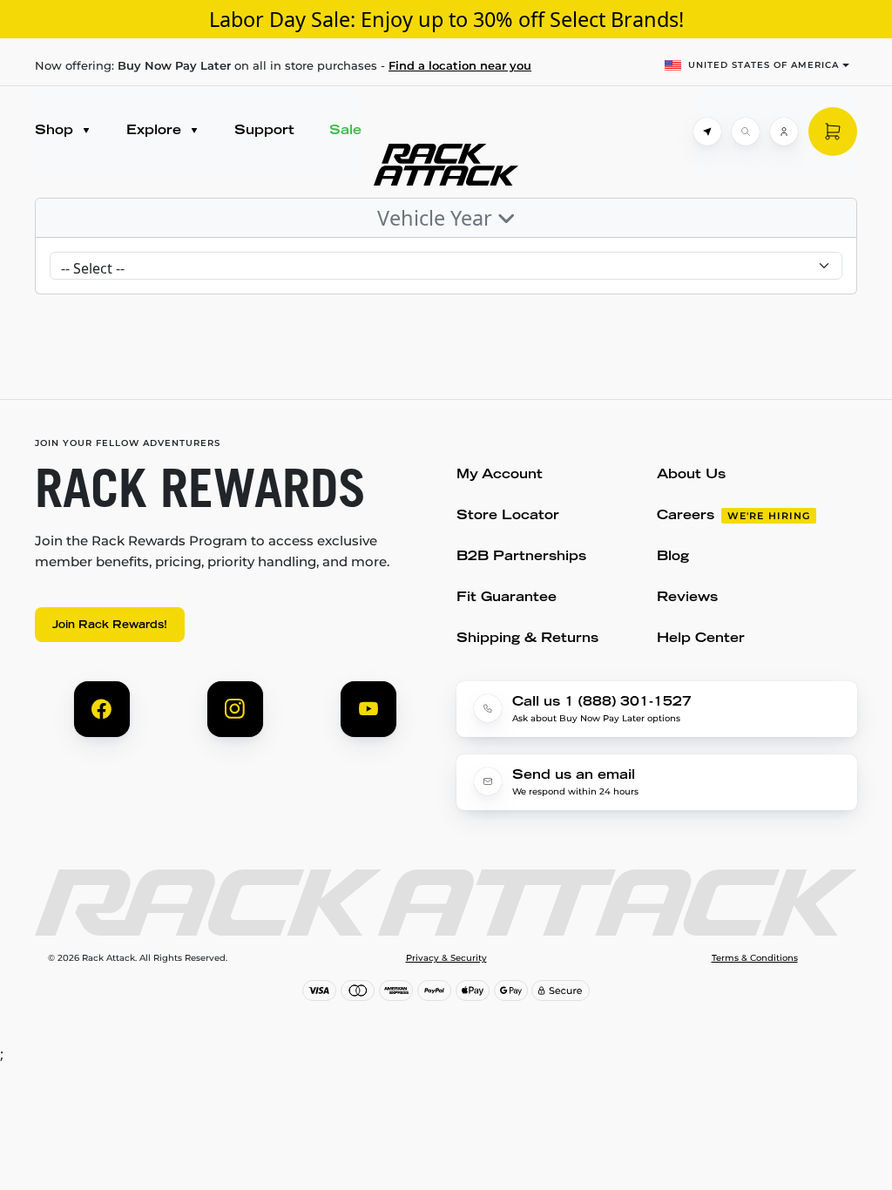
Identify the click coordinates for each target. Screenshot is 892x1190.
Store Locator (507, 516)
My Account (499, 475)
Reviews (687, 598)
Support (264, 131)
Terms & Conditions (755, 958)
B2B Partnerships (521, 557)
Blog (673, 557)
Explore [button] (156, 131)
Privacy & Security (446, 958)
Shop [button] (56, 131)
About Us (691, 475)
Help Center (701, 639)
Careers (685, 516)
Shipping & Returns (527, 639)
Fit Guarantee (506, 598)
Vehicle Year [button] (437, 218)
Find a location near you (460, 65)
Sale (345, 131)
